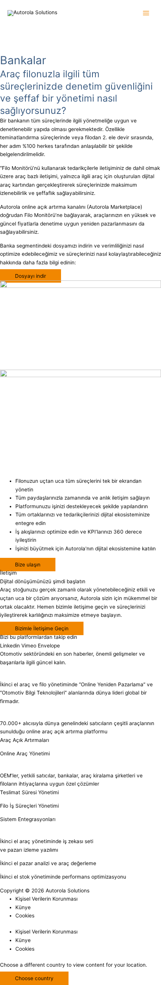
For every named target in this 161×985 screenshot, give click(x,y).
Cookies (24, 916)
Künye (23, 907)
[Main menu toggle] (146, 13)
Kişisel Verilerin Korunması (46, 899)
